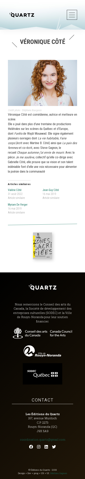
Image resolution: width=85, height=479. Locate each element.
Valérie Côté (15, 190)
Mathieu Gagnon (58, 473)
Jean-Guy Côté (50, 190)
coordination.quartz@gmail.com (42, 439)
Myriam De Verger (17, 204)
